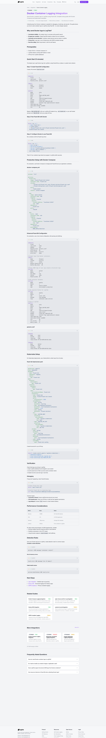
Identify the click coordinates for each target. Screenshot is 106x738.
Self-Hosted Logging (58, 732)
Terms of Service (81, 734)
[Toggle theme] (75, 2)
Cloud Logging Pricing (58, 735)
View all (76, 627)
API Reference (45, 734)
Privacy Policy (81, 732)
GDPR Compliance (32, 585)
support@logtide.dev (25, 735)
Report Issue (68, 735)
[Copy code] (77, 73)
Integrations (38, 1)
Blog (55, 1)
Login (78, 1)
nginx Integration (32, 581)
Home (28, 7)
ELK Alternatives (57, 734)
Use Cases (44, 1)
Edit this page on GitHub (33, 646)
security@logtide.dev (25, 737)
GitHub (65, 1)
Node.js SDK (31, 583)
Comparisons (50, 1)
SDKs (43, 735)
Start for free (83, 1)
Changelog (59, 1)
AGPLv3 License (69, 734)
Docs (34, 1)
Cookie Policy (81, 735)
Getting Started (45, 732)
